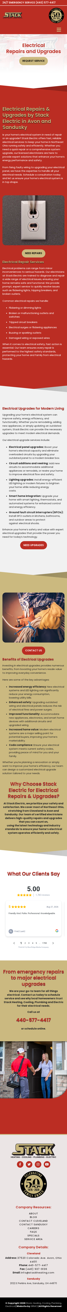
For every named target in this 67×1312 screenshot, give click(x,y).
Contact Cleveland (33, 1221)
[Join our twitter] (29, 1164)
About (33, 1213)
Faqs (33, 1231)
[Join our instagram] (38, 1164)
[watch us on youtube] (47, 1164)
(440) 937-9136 (36, 1269)
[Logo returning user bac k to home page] (17, 15)
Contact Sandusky (33, 1224)
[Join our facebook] (20, 1164)
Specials (33, 1235)
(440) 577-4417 (46, 2)
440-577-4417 (33, 1019)
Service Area (33, 1239)
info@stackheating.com (37, 1272)
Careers (33, 1228)
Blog (33, 1217)
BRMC (34, 1306)
